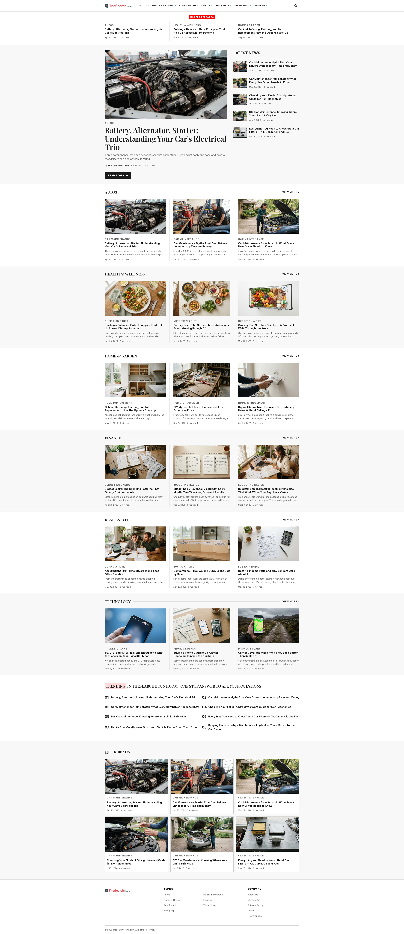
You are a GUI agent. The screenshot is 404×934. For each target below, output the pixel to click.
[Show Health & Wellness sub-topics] (175, 5)
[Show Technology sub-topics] (250, 5)
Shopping (260, 5)
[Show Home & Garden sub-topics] (197, 5)
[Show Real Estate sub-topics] (230, 5)
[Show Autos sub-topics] (148, 5)
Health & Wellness (162, 5)
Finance (205, 5)
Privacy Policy (255, 905)
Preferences (255, 915)
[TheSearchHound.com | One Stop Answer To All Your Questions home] (119, 6)
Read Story (116, 175)
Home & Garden (187, 5)
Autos (143, 5)
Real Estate (222, 5)
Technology (242, 5)
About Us (253, 894)
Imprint (251, 910)
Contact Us (254, 899)
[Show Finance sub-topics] (212, 5)
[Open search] (295, 5)
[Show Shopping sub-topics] (266, 5)
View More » (290, 192)
